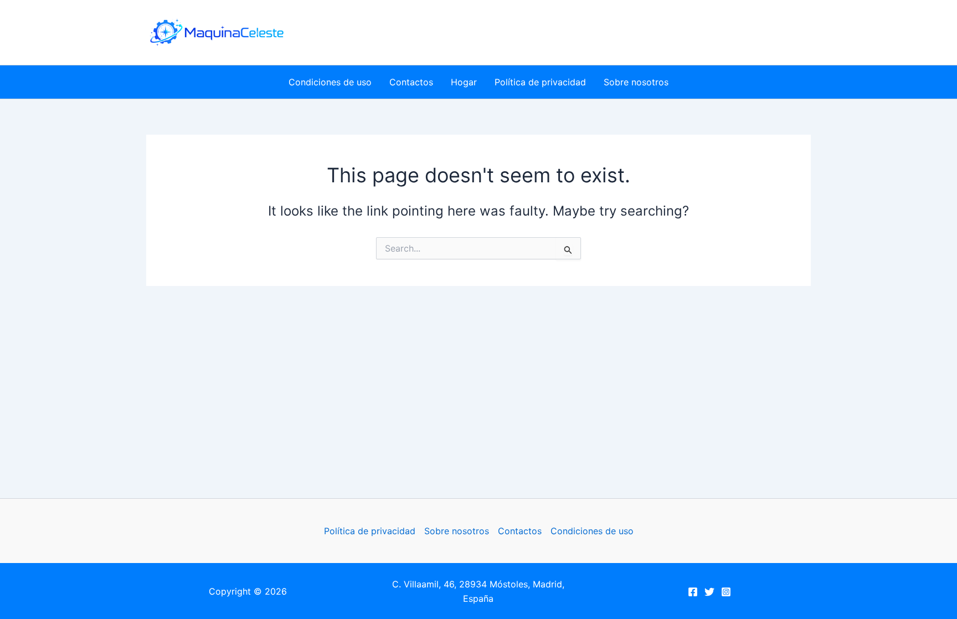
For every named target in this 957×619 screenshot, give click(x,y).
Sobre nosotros (636, 82)
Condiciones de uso (330, 82)
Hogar (464, 82)
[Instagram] (726, 592)
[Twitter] (709, 592)
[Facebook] (693, 592)
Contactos (411, 82)
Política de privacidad (540, 82)
